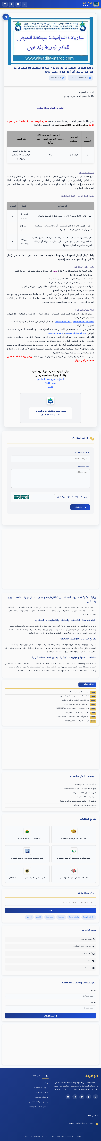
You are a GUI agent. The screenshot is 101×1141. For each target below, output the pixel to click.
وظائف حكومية (40, 1088)
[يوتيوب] (68, 1096)
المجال (93, 991)
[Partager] (5, 17)
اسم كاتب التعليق (82, 453)
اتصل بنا (88, 968)
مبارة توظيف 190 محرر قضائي (85, 805)
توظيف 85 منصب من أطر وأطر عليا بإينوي (77, 696)
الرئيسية (42, 1083)
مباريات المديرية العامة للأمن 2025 (83, 793)
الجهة (93, 1003)
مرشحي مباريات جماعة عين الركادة (80, 721)
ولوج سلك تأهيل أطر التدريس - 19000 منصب (79, 789)
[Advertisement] (50, 559)
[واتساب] (95, 1096)
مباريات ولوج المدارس (82, 946)
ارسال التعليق (79, 507)
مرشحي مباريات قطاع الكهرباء (85, 784)
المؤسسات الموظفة (37, 1107)
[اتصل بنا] (18, 4)
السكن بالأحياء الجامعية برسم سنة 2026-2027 (75, 709)
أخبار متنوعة (87, 954)
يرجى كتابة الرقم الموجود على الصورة (72, 497)
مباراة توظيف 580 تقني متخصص (83, 797)
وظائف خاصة (40, 1093)
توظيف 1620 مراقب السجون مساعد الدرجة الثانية (78, 801)
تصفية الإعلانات (49, 1016)
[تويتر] (81, 1096)
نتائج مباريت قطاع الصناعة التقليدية (79, 705)
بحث (50, 910)
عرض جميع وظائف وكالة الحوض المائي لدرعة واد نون (50, 413)
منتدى (88, 961)
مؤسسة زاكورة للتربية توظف (82, 692)
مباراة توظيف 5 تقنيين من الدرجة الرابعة (78, 701)
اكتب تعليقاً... (84, 466)
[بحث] (24, 4)
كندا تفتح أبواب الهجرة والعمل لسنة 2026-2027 (75, 717)
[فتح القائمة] (5, 4)
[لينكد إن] (74, 1096)
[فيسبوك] (88, 1096)
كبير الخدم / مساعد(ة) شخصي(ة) (80, 713)
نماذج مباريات (86, 939)
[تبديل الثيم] (11, 4)
